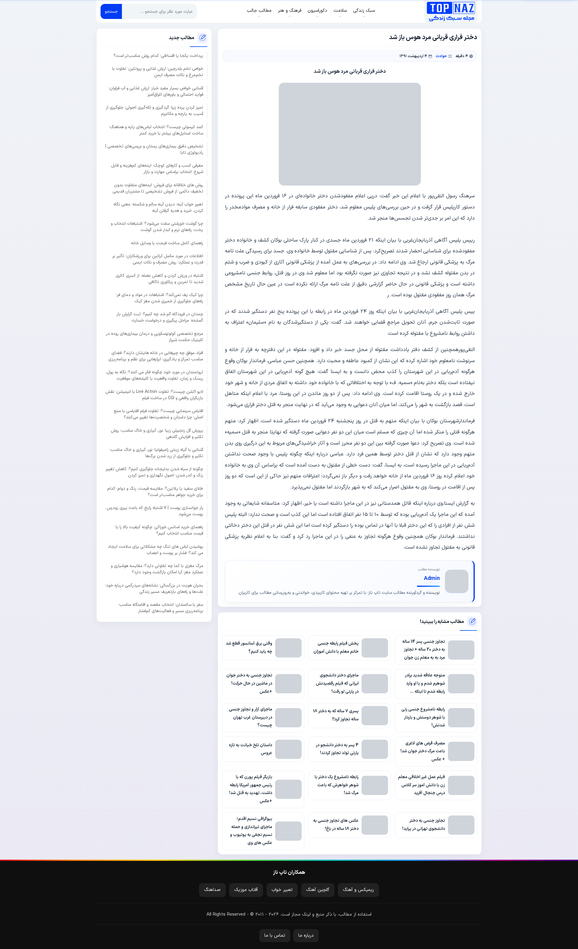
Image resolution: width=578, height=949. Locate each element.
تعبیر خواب (282, 889)
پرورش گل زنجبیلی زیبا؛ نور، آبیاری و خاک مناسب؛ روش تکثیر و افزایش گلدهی (157, 433)
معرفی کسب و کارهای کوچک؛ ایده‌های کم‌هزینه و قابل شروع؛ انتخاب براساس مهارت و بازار (157, 168)
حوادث (441, 56)
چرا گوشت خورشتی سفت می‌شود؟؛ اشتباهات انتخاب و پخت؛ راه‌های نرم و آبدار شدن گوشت (157, 226)
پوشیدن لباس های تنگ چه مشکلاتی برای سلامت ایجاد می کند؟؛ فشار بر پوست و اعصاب (155, 549)
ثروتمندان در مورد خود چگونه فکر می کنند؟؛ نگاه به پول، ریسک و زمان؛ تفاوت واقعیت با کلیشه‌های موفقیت (154, 375)
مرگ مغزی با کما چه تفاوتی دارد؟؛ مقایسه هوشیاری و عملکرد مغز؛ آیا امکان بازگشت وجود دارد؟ (157, 569)
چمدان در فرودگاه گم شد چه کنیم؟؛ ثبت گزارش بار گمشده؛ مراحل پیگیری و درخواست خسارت (160, 317)
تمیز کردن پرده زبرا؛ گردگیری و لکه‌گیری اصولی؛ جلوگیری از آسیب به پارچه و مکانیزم (154, 110)
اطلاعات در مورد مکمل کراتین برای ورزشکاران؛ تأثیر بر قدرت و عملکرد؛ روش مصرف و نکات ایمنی (157, 259)
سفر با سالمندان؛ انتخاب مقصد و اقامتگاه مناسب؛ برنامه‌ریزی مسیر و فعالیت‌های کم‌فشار (160, 607)
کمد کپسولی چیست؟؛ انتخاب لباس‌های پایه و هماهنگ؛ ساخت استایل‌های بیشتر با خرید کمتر (156, 130)
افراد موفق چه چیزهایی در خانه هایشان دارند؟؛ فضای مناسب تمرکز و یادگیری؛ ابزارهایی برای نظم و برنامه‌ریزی (155, 356)
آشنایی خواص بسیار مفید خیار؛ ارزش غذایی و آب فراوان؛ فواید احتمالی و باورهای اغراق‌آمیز (156, 91)
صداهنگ (212, 889)
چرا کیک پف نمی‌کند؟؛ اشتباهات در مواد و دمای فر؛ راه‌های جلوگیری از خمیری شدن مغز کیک (159, 297)
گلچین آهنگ (317, 889)
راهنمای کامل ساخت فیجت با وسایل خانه (167, 243)
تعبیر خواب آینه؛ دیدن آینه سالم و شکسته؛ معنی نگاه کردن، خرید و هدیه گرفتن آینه (158, 207)
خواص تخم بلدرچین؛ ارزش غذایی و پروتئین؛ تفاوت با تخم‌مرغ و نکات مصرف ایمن (157, 72)
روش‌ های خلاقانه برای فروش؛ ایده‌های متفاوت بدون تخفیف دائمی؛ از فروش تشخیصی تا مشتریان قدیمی (158, 188)
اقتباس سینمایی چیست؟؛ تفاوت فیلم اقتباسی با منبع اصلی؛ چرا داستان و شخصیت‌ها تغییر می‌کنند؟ (158, 414)
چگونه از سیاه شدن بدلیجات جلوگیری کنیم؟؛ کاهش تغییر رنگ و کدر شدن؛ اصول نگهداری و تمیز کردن (154, 472)
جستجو (111, 11)
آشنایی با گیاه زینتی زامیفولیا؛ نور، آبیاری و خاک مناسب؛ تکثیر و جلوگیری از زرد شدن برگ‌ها (156, 452)
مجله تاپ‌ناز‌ (451, 11)
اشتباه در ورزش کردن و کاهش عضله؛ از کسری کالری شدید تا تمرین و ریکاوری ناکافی (159, 278)
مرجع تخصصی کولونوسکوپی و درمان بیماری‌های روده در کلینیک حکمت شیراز (154, 336)
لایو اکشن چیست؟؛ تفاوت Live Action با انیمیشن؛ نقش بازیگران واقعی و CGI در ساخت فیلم (154, 394)
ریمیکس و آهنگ (358, 889)
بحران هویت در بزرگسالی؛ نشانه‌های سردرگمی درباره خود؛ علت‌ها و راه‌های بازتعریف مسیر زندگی (154, 588)
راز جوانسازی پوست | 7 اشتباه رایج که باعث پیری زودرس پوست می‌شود (155, 511)
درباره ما (306, 935)
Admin (432, 579)
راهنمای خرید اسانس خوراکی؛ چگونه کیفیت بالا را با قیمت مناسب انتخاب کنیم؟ (159, 530)
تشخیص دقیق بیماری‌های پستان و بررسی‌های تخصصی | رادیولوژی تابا (154, 149)
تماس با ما (274, 935)
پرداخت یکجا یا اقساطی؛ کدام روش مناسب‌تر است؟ (158, 56)
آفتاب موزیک (246, 889)
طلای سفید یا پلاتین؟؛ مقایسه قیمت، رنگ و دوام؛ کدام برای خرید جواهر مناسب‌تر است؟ (155, 491)
